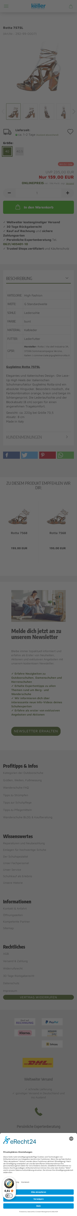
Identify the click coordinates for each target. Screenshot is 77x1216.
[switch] (9, 1195)
